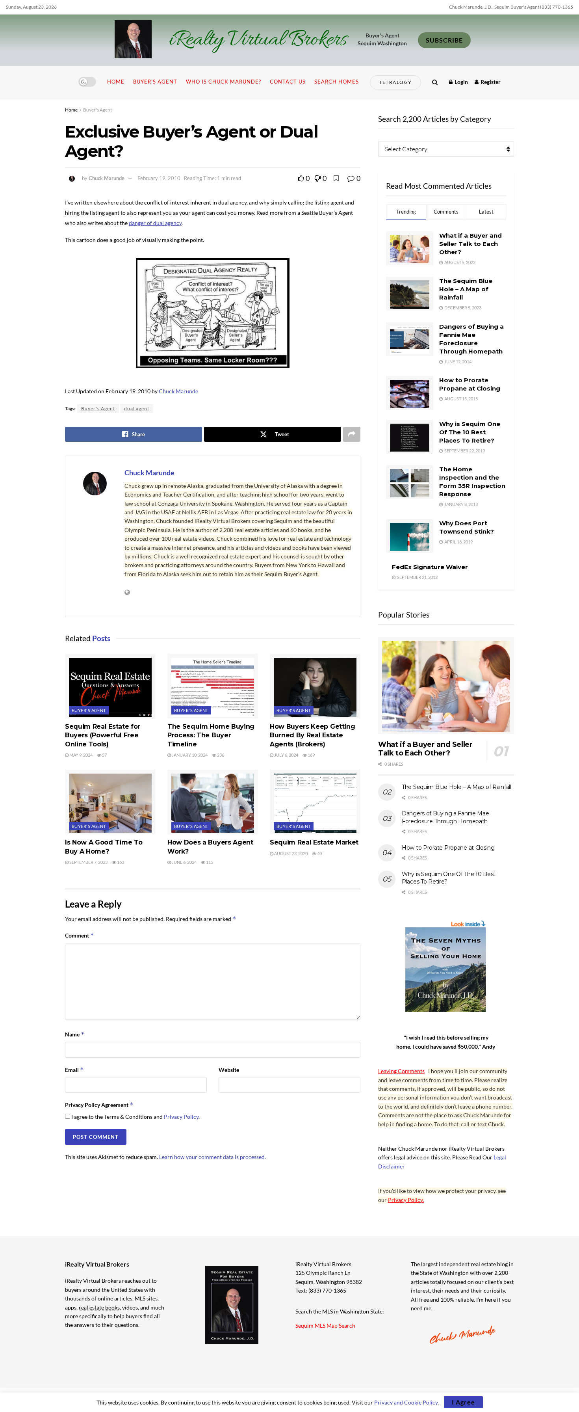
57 (104, 754)
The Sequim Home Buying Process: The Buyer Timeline (210, 735)
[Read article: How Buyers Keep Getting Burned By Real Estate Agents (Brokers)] (315, 686)
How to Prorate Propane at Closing (448, 847)
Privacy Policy (181, 1116)
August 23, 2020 (290, 853)
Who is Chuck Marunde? (223, 81)
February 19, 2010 (158, 178)
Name (75, 1034)
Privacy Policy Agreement (99, 1105)
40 (319, 853)
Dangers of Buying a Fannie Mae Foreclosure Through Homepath (445, 817)
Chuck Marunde (106, 178)
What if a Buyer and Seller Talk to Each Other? (470, 244)
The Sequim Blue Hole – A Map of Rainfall (465, 289)
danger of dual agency (155, 223)
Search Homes (336, 81)
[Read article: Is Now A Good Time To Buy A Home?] (110, 802)
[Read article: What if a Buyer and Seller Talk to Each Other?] (446, 685)
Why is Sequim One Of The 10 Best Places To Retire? (469, 432)
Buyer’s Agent (155, 81)
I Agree (463, 1402)
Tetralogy (395, 82)
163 (120, 862)
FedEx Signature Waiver (430, 567)
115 (209, 862)
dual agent (136, 408)
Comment (79, 935)
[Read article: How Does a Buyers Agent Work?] (212, 802)
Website (229, 1069)
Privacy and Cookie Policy (406, 1402)
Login (460, 81)
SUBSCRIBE (444, 40)
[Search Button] (435, 82)
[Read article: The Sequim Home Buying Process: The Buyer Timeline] (212, 686)
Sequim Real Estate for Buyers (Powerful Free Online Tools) (102, 735)
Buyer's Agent (97, 110)
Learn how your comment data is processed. (212, 1156)
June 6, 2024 (184, 862)
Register (490, 81)
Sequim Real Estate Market (314, 842)
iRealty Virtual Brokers (258, 40)
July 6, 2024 (285, 754)
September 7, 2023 (88, 862)
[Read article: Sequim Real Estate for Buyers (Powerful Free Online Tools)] (110, 686)
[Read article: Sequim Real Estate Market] (315, 802)
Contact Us (288, 81)
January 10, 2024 (189, 754)
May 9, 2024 (81, 754)
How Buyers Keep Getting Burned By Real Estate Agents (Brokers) (312, 735)
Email (74, 1069)
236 (220, 754)
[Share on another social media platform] (351, 434)
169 (311, 754)
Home (115, 81)
